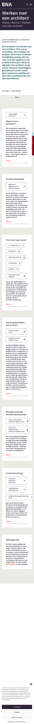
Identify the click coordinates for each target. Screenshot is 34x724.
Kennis (15, 22)
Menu (17, 97)
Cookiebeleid (11, 721)
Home (5, 22)
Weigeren (17, 712)
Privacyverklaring (21, 721)
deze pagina (10, 564)
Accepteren (17, 707)
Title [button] (17, 161)
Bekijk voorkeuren (17, 717)
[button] (31, 684)
